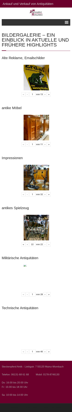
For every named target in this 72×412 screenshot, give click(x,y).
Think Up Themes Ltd (31, 408)
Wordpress (57, 408)
